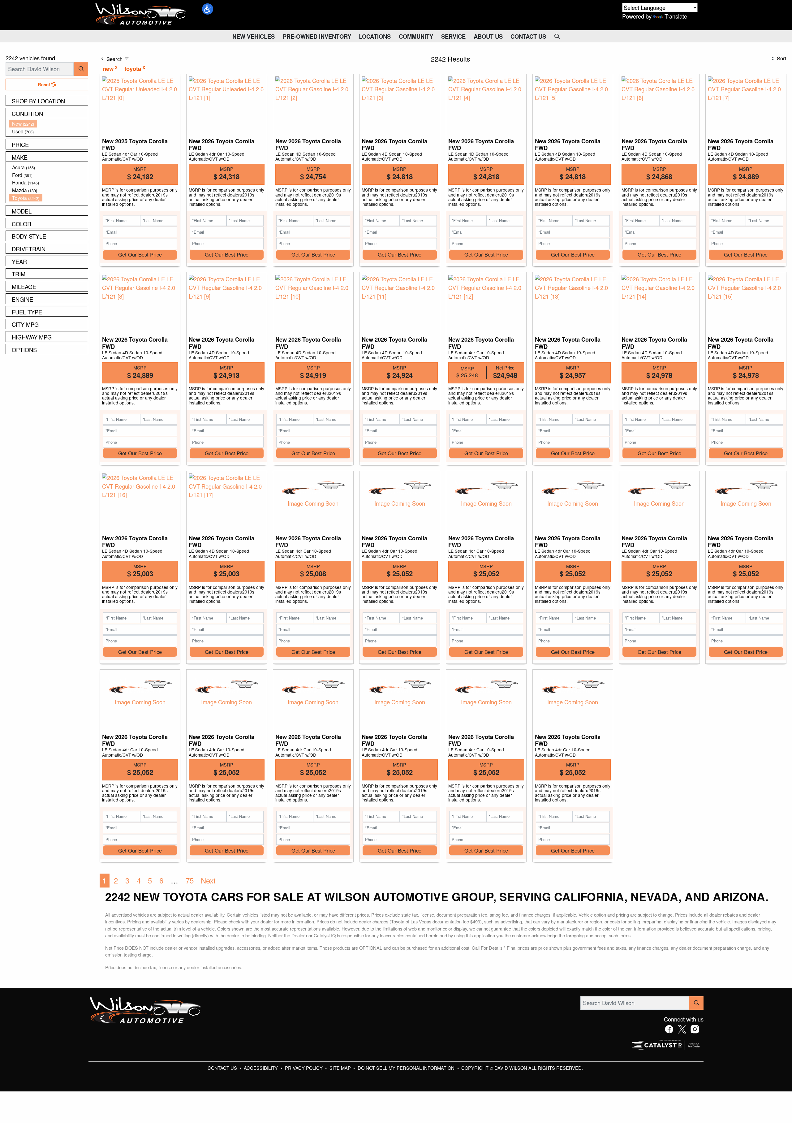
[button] (207, 9)
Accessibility (261, 1068)
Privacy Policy (304, 1068)
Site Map (340, 1068)
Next (208, 880)
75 (190, 880)
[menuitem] (48, 123)
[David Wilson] (140, 14)
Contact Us (223, 1068)
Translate (676, 16)
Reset (44, 84)
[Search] (81, 69)
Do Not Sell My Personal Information (407, 1068)
